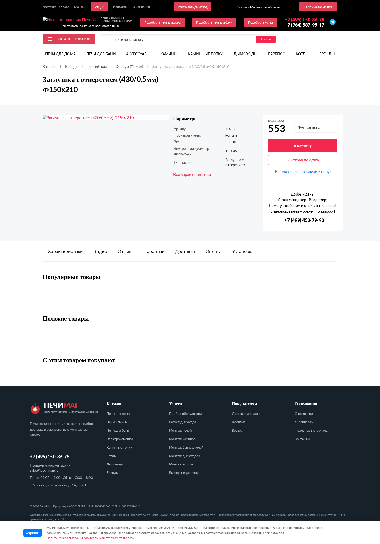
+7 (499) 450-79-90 (304, 220)
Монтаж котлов (181, 464)
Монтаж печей (180, 430)
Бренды (327, 54)
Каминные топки (205, 54)
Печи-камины (117, 422)
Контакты (302, 439)
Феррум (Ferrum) (129, 66)
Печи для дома (60, 54)
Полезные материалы (311, 430)
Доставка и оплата (246, 413)
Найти (266, 39)
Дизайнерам (304, 422)
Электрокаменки (120, 439)
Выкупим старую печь (317, 7)
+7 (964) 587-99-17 (304, 25)
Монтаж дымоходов (184, 456)
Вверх (365, 507)
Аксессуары (138, 54)
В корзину (303, 145)
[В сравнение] (334, 121)
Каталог (49, 66)
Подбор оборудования (186, 413)
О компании (304, 413)
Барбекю (276, 54)
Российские (97, 66)
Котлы (302, 54)
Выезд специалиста (184, 473)
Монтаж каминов (182, 439)
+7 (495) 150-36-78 (49, 457)
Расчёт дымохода (182, 422)
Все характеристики (192, 174)
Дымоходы (245, 54)
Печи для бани (101, 54)
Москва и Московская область (258, 7)
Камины (168, 54)
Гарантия (238, 422)
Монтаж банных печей (186, 447)
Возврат (238, 430)
